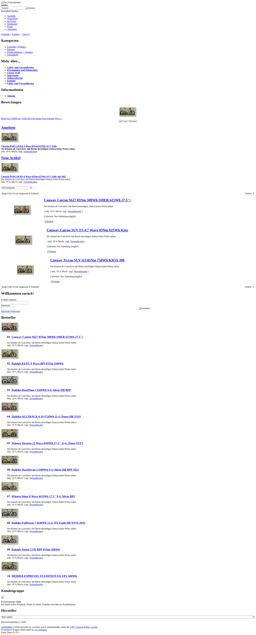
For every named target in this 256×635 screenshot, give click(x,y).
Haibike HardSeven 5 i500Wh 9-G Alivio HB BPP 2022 (45, 469)
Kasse (10, 26)
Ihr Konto (11, 21)
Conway (26, 34)
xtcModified (7, 627)
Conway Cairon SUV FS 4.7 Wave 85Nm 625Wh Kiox (87, 230)
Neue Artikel (11, 158)
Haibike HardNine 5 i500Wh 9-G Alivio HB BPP (41, 390)
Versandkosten (30, 151)
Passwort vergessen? (10, 311)
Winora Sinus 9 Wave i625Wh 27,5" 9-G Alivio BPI (43, 496)
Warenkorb (12, 18)
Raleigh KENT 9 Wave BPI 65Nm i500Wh (38, 363)
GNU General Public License (84, 627)
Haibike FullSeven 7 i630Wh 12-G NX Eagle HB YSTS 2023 (48, 522)
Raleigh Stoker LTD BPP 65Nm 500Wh (36, 549)
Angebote (8, 127)
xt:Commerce (41, 629)
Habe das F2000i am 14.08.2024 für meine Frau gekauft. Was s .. (31, 118)
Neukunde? (12, 24)
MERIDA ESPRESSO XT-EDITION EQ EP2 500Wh (44, 576)
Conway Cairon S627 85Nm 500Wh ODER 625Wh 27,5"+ (88, 200)
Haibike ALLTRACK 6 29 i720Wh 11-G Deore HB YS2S (46, 416)
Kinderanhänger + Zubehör (20, 52)
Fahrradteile (12, 55)
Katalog (15, 34)
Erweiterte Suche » (10, 11)
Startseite (11, 16)
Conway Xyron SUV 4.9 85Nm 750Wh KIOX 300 (87, 260)
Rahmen (11, 49)
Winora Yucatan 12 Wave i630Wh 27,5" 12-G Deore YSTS (47, 443)
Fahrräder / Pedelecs (16, 47)
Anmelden (12, 29)
